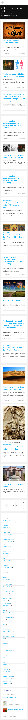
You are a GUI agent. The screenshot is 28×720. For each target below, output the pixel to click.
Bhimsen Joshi (6, 527)
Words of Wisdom (6, 674)
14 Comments (7, 338)
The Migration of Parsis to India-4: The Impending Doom (13, 205)
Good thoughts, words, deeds (9, 570)
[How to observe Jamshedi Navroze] (5, 710)
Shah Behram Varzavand (8, 650)
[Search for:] (26, 2)
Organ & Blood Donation (8, 631)
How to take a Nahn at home (8, 591)
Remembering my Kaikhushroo (9, 697)
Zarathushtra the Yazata (9, 257)
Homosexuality (6, 118)
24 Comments (13, 716)
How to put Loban (6, 589)
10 (16, 505)
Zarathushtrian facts (8, 72)
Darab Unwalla (6, 532)
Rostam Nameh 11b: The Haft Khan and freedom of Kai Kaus (14, 237)
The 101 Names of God (12, 43)
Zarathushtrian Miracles (7, 681)
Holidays (4, 577)
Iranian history (5, 593)
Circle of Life (5, 529)
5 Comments (6, 311)
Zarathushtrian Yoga (7, 683)
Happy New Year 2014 (11, 301)
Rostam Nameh (6, 232)
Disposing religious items (8, 539)
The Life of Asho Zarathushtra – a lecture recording (13, 262)
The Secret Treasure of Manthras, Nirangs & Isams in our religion (14, 99)
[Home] (1, 15)
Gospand (4, 572)
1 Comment (6, 166)
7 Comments (6, 87)
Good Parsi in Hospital (7, 567)
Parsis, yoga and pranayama (8, 636)
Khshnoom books (6, 603)
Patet (4, 638)
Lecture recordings (7, 40)
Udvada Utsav (5, 659)
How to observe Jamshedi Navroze (15, 709)
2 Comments (6, 53)
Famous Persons (6, 551)
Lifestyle (4, 610)
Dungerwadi (5, 544)
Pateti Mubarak (6, 640)
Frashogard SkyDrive (7, 560)
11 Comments (6, 111)
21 (23, 505)
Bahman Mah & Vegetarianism (9, 522)
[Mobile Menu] (25, 2)
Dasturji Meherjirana (7, 537)
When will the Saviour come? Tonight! (11, 693)
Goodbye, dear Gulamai (8, 714)
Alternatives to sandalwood (8, 520)
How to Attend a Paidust (8, 581)
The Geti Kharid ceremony (13, 703)
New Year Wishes (6, 629)
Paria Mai (4, 633)
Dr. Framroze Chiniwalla (7, 541)
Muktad (4, 615)
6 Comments (12, 694)
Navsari (4, 626)
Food (4, 558)
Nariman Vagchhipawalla (8, 617)
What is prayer (16, 40)
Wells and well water (7, 666)
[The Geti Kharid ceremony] (5, 703)
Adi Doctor (5, 518)
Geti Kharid (5, 563)
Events (4, 298)
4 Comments (6, 400)
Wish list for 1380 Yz (7, 671)
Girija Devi (5, 565)
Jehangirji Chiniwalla (7, 598)
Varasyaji (4, 662)
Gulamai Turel (5, 574)
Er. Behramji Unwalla (7, 546)
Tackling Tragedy (6, 652)
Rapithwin (5, 643)
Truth (4, 657)
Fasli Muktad (5, 553)
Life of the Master (6, 607)
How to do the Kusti (7, 584)
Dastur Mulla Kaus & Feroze (8, 534)
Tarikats (4, 655)
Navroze (4, 624)
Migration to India (7, 153)
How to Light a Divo (7, 586)
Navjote (4, 619)
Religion (4, 645)
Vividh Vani (5, 664)
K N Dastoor (5, 600)
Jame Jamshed (6, 596)
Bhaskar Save (5, 525)
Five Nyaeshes (6, 555)
